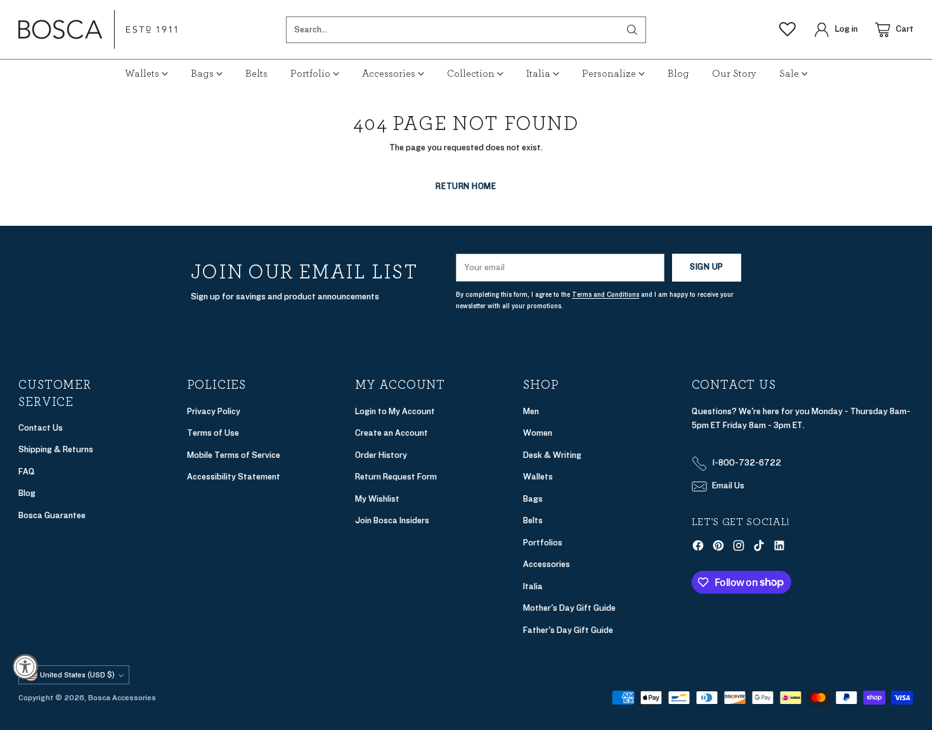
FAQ (26, 471)
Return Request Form (396, 476)
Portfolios (542, 542)
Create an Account (391, 432)
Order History (381, 455)
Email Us (728, 485)
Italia (533, 586)
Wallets (538, 476)
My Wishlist (377, 498)
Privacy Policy (213, 411)
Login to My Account (395, 411)
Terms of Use (213, 432)
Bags (533, 498)
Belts (533, 520)
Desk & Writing (552, 455)
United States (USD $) (77, 674)
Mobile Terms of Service (233, 455)
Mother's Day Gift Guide (569, 608)
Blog (27, 493)
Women (537, 432)
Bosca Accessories (122, 697)
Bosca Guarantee (52, 515)
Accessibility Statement (233, 476)
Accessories (546, 564)
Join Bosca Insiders (392, 520)
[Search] (632, 29)
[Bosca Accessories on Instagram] (738, 548)
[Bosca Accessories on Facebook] (698, 548)
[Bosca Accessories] (97, 29)
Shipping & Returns (55, 449)
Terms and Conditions (605, 294)
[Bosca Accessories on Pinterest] (718, 548)
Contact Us (40, 427)
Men (531, 411)
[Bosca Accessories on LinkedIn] (779, 548)
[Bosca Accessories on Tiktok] (759, 548)
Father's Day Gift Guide (568, 630)
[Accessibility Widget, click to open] (25, 666)
